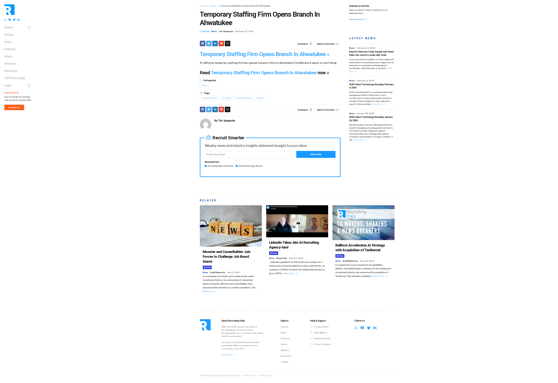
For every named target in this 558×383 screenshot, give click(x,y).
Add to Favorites (326, 44)
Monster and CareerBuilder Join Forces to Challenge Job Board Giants (226, 257)
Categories (209, 80)
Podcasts (10, 49)
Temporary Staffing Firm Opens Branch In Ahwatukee (264, 72)
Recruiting (226, 98)
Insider (11, 92)
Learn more (227, 354)
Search (8, 27)
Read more (378, 104)
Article (205, 31)
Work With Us (320, 333)
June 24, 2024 (296, 258)
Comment (302, 44)
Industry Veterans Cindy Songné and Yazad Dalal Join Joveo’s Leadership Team (371, 53)
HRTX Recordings (14, 78)
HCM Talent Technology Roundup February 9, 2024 (371, 86)
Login (7, 85)
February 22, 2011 (244, 31)
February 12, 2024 (366, 48)
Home (203, 6)
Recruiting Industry (244, 98)
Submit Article (357, 19)
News (7, 42)
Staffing (260, 98)
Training (284, 362)
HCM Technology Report (250, 166)
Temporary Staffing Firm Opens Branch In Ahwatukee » (264, 54)
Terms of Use (249, 375)
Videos (8, 56)
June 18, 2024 (367, 261)
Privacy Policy (265, 375)
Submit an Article (359, 6)
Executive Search (209, 98)
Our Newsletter (321, 327)
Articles (8, 34)
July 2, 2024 (233, 272)
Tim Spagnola (226, 31)
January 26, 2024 (365, 113)
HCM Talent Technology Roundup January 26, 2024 (371, 119)
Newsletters (212, 162)
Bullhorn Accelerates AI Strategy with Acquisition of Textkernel (360, 247)
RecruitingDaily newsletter (221, 166)
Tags (206, 93)
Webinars (10, 63)
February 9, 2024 (365, 80)
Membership (14, 107)
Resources (10, 71)
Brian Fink (282, 258)
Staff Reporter (217, 272)
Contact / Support (322, 344)
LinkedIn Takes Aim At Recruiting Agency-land (294, 244)
